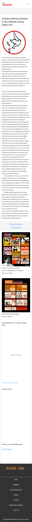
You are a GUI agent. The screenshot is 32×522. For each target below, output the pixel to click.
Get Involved (11, 468)
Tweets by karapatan (7, 449)
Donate (21, 468)
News (16, 479)
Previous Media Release (16, 224)
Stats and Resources (16, 490)
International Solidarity (16, 505)
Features (16, 500)
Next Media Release (16, 228)
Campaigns (16, 485)
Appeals (16, 495)
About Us (16, 510)
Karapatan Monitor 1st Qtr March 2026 (10, 382)
